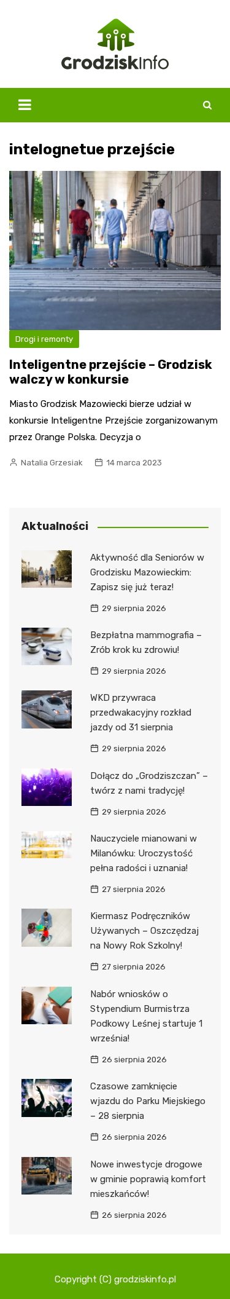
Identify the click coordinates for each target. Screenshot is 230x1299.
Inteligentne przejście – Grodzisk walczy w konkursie (110, 372)
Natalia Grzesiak (52, 462)
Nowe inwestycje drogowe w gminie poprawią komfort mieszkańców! (148, 1179)
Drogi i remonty (44, 339)
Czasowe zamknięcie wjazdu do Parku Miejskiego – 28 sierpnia (147, 1101)
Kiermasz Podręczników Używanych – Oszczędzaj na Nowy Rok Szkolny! (144, 930)
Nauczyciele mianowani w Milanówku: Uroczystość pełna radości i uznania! (143, 853)
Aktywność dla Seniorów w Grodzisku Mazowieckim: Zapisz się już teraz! (147, 572)
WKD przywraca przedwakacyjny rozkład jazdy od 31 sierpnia (140, 712)
